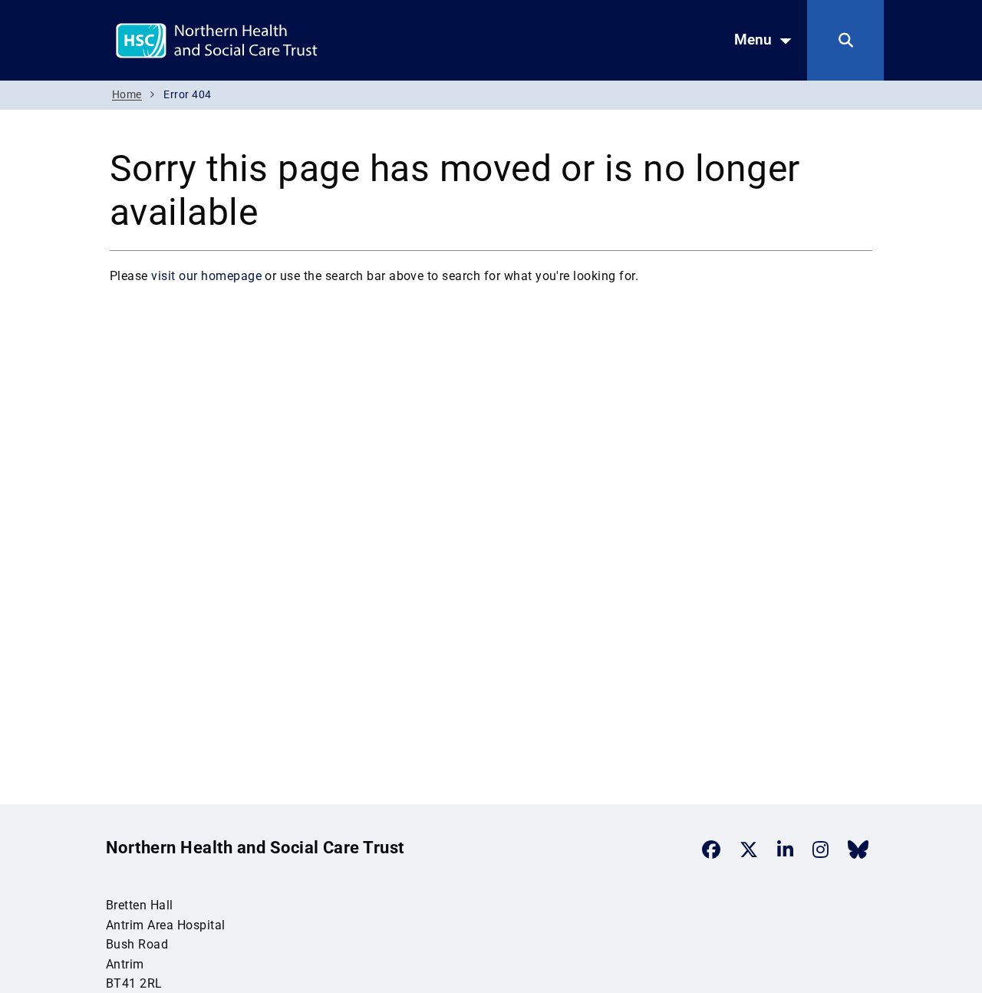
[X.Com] (749, 849)
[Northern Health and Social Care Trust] (270, 39)
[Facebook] (711, 849)
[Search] (845, 40)
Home (127, 94)
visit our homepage (206, 276)
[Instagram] (820, 849)
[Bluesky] (858, 849)
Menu (753, 39)
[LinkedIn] (785, 849)
